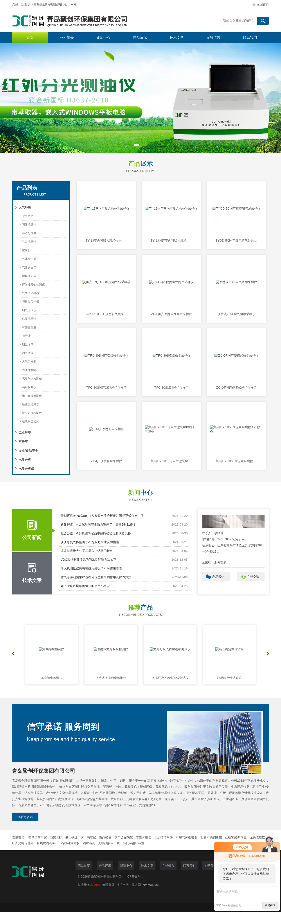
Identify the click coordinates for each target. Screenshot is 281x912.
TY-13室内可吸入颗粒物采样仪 (106, 240)
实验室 (23, 441)
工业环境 (25, 432)
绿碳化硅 (56, 837)
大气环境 (25, 207)
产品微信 (218, 576)
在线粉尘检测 (30, 421)
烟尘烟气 (27, 344)
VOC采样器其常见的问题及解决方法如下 (88, 559)
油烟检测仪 (29, 387)
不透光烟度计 (30, 233)
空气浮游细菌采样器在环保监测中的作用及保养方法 (96, 577)
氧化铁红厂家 (74, 837)
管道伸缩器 (143, 837)
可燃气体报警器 (186, 837)
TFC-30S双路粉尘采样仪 (171, 387)
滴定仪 (91, 837)
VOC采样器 (29, 370)
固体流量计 (29, 224)
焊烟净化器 (29, 276)
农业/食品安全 (28, 450)
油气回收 (27, 353)
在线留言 (213, 37)
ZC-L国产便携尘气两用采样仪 (171, 314)
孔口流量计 (29, 241)
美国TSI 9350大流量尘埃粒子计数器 (236, 461)
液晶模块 (105, 837)
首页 (30, 37)
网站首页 (84, 865)
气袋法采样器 (30, 293)
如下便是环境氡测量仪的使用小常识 (85, 586)
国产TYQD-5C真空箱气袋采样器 (106, 314)
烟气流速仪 (29, 310)
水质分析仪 (26, 468)
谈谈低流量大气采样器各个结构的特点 (87, 551)
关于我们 (210, 865)
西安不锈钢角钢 (211, 837)
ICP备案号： (135, 876)
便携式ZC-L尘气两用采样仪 (236, 314)
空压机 (26, 250)
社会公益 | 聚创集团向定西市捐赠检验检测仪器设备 (96, 533)
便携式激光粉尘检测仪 (110, 678)
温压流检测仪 (30, 404)
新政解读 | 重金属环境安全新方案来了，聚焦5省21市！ (98, 524)
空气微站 (27, 216)
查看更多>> (25, 817)
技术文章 (177, 37)
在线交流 (253, 576)
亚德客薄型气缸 (236, 837)
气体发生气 (29, 267)
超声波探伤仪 (123, 837)
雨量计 (26, 336)
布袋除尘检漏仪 (51, 678)
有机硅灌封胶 (70, 843)
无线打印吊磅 (163, 837)
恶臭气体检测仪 (32, 378)
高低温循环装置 (133, 843)
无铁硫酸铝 (257, 837)
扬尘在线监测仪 (32, 395)
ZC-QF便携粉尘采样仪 (106, 461)
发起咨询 (270, 905)
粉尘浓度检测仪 (32, 413)
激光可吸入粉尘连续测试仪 (170, 678)
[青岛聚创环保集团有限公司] (78, 20)
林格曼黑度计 (30, 327)
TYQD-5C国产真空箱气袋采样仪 (236, 240)
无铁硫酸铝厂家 (109, 843)
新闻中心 (103, 37)
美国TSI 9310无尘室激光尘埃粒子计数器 (171, 461)
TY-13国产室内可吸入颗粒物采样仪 (171, 240)
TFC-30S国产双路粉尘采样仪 (106, 387)
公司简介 (67, 37)
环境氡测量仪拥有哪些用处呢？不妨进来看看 (91, 568)
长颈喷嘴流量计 (47, 843)
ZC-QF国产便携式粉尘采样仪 (236, 387)
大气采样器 (29, 361)
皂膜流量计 (29, 318)
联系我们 (250, 37)
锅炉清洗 (89, 843)
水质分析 (25, 459)
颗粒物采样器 (30, 301)
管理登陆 (108, 885)
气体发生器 (29, 258)
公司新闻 (32, 537)
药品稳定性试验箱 (229, 678)
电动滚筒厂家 (37, 837)
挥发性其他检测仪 (33, 284)
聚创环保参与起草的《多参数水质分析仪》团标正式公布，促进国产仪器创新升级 (104, 515)
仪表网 (136, 885)
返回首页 (263, 4)
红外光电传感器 (23, 843)
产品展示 (140, 37)
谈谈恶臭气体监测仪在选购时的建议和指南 (90, 542)
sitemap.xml (151, 885)
